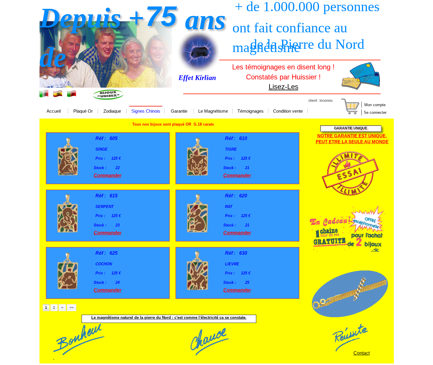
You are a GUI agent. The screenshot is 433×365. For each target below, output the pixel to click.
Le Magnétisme (213, 111)
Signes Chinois (145, 111)
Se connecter (375, 112)
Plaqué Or (83, 111)
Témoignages (250, 111)
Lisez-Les (283, 87)
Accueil (54, 111)
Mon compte (375, 105)
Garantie (179, 111)
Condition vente (288, 111)
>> (72, 308)
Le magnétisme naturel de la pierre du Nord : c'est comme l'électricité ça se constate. (169, 317)
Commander (107, 175)
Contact (361, 353)
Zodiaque (112, 111)
